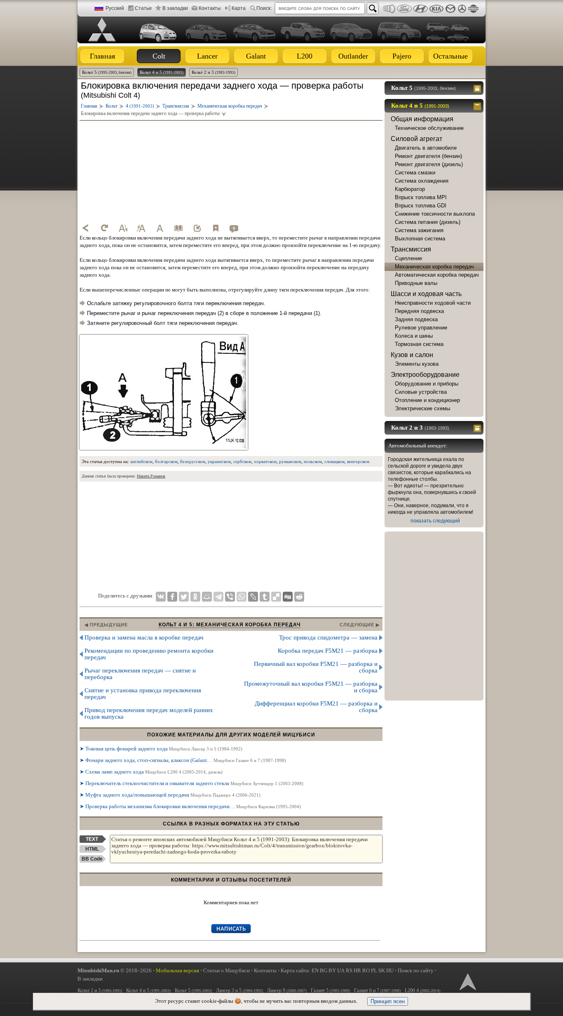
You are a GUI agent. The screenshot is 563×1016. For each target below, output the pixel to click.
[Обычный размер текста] (160, 228)
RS (349, 970)
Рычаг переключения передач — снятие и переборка (140, 673)
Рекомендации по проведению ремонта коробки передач (148, 654)
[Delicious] (276, 597)
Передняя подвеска (419, 311)
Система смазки (415, 172)
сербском (242, 461)
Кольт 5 (106, 72)
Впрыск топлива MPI (421, 197)
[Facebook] (172, 597)
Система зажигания (419, 230)
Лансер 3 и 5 (239, 990)
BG (323, 970)
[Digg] (288, 597)
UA (341, 970)
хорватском (265, 461)
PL (374, 970)
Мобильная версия (177, 970)
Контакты (210, 8)
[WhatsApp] (241, 597)
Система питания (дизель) (427, 222)
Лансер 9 (287, 990)
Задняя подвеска (416, 319)
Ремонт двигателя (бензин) (428, 156)
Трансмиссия (411, 249)
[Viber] (230, 597)
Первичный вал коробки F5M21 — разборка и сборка (316, 667)
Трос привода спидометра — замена (328, 637)
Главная (102, 56)
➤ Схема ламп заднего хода (151, 772)
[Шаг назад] (86, 228)
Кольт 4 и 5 (161, 72)
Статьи (143, 8)
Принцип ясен (388, 1001)
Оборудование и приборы (426, 384)
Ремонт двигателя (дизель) (429, 164)
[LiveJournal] (253, 597)
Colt (158, 56)
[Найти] (372, 8)
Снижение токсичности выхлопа (435, 214)
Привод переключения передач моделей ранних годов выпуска (148, 713)
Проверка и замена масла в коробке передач (144, 637)
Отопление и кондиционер (427, 400)
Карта (239, 8)
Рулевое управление (421, 328)
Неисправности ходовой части (433, 303)
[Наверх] (467, 981)
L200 (304, 56)
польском (313, 461)
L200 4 (422, 990)
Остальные (450, 56)
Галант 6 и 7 (377, 990)
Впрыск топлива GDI (420, 205)
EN (315, 970)
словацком (334, 461)
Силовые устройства (421, 392)
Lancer (207, 56)
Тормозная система (419, 344)
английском (141, 461)
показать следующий (435, 521)
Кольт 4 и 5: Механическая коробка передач (229, 625)
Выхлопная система (420, 238)
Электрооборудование (425, 374)
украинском (219, 461)
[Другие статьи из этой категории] (178, 228)
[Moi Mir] (207, 597)
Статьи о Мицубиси (226, 970)
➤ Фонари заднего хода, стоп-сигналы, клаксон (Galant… (183, 760)
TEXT (92, 839)
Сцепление (408, 258)
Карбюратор (410, 189)
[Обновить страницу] (104, 228)
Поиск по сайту (416, 970)
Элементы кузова (417, 364)
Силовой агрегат (416, 138)
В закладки (175, 8)
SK (381, 970)
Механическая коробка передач (434, 266)
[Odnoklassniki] (195, 597)
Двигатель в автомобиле (426, 148)
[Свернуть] (478, 105)
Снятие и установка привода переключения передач (142, 693)
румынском (290, 461)
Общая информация (422, 118)
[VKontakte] (161, 597)
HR (357, 970)
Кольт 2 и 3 (213, 72)
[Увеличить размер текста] (141, 228)
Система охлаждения (421, 181)
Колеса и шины (414, 336)
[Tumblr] (265, 597)
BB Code (92, 859)
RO (366, 970)
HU (390, 970)
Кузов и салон (412, 354)
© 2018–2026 (114, 970)
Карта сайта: (295, 970)
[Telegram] (218, 597)
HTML (92, 849)
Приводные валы (416, 283)
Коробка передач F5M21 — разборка (328, 650)
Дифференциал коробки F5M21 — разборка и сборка (316, 706)
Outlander (353, 56)
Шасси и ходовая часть (426, 293)
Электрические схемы (422, 408)
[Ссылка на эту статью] (197, 228)
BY (332, 970)
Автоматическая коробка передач (437, 275)
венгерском (358, 461)
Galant (256, 56)
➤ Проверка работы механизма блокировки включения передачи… (190, 806)
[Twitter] (184, 597)
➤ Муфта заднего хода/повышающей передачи (170, 795)
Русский (115, 8)
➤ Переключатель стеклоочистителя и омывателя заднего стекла (191, 783)
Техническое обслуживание (429, 128)
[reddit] (299, 597)
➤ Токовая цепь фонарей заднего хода (161, 749)
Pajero (401, 56)
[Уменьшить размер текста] (123, 228)
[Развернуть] (478, 87)
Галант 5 (330, 990)
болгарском (166, 461)
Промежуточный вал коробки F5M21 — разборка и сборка (311, 687)
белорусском (192, 461)
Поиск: (264, 8)
